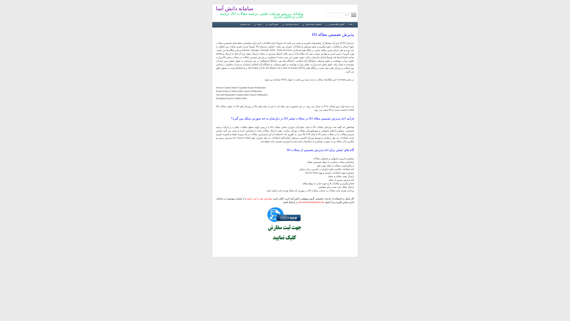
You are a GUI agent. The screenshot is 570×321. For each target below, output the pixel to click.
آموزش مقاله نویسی (338, 25)
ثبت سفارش (245, 25)
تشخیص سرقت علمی (315, 25)
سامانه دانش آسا (234, 8)
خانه (350, 25)
